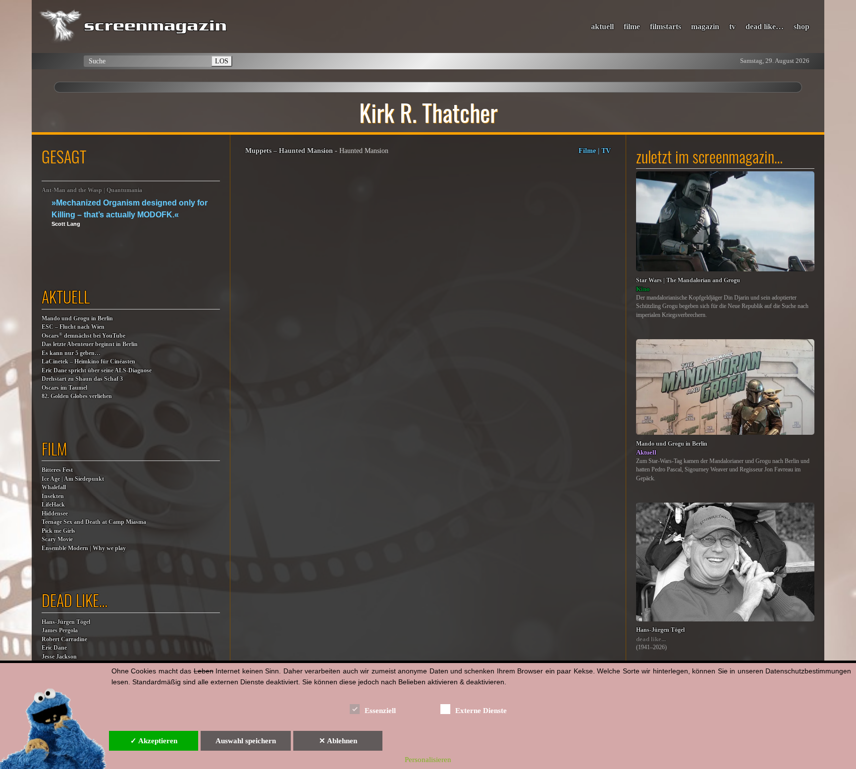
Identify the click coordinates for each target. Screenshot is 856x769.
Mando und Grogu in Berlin (77, 318)
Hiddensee (55, 514)
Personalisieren (428, 760)
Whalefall (54, 487)
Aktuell (646, 452)
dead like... (651, 639)
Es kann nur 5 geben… (71, 353)
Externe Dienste (481, 711)
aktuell (602, 26)
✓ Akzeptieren (153, 741)
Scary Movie (57, 539)
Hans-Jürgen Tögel (66, 622)
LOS (221, 61)
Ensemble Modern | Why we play (84, 548)
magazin (705, 26)
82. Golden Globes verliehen (77, 396)
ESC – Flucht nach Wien (73, 327)
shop (801, 26)
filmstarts (665, 26)
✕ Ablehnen (338, 741)
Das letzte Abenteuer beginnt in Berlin (90, 344)
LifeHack (53, 505)
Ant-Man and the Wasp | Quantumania (92, 190)
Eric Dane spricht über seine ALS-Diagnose (97, 370)
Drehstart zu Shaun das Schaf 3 (82, 379)
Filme (587, 150)
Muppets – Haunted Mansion (289, 150)
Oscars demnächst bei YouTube (83, 335)
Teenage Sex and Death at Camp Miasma (94, 522)
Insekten (53, 496)
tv (732, 26)
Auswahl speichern (245, 741)
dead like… (765, 26)
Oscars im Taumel (64, 388)
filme (632, 26)
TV (606, 150)
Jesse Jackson (59, 657)
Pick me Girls (58, 531)
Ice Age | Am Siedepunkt (73, 479)
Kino (643, 289)
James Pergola (60, 630)
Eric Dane (54, 648)
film (54, 448)
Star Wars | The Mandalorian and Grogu (688, 280)
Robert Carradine (64, 639)
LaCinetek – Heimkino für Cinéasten (88, 362)
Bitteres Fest (57, 470)
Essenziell (380, 711)
